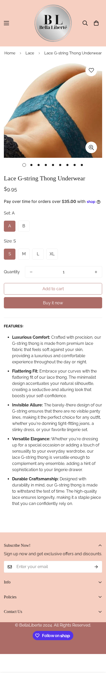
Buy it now (53, 302)
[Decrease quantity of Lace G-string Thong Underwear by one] (31, 272)
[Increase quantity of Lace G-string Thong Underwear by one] (96, 272)
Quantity (12, 271)
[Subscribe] (96, 567)
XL (52, 253)
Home (9, 53)
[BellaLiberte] (53, 23)
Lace (29, 53)
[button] (96, 23)
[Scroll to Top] (97, 646)
